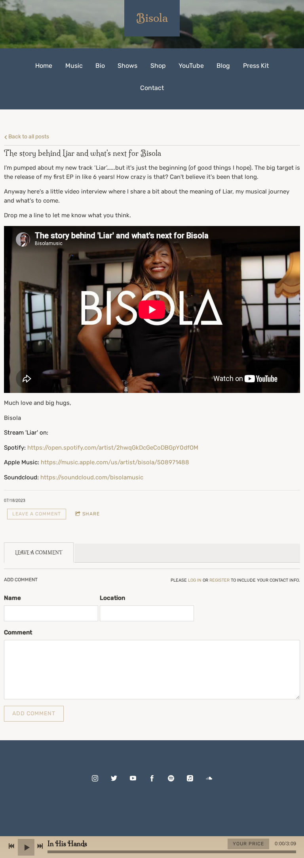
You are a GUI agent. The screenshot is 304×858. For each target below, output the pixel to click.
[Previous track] (11, 846)
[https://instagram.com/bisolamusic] (95, 778)
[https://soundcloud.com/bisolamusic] (209, 778)
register (219, 580)
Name (12, 597)
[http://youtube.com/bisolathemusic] (133, 778)
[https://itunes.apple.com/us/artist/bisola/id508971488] (190, 778)
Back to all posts (28, 136)
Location (112, 597)
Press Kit (256, 65)
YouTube (191, 65)
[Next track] (40, 846)
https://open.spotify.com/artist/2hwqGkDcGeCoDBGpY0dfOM (113, 447)
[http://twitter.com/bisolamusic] (114, 778)
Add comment (33, 713)
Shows (127, 65)
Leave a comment (36, 514)
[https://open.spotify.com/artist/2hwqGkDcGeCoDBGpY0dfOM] (171, 778)
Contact (152, 88)
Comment (18, 632)
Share (91, 514)
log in (194, 580)
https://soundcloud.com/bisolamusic (91, 477)
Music (74, 65)
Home (43, 65)
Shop (158, 65)
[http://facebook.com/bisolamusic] (152, 778)
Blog (223, 65)
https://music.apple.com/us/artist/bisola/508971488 (116, 462)
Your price (248, 844)
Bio (100, 65)
